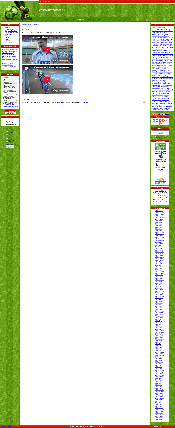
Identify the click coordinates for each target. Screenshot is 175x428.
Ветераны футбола (7, 65)
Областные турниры (8, 49)
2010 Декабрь (159, 237)
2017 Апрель (159, 362)
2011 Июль (158, 248)
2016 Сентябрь (159, 350)
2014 (29, 24)
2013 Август (159, 289)
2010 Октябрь (159, 234)
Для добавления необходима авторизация (10, 105)
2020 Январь (159, 416)
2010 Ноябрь (159, 235)
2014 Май (158, 304)
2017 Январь (159, 357)
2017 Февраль (159, 358)
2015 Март (158, 321)
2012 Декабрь (159, 276)
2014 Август (159, 309)
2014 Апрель (159, 303)
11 (162, 197)
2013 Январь (159, 278)
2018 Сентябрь (159, 390)
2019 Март (158, 399)
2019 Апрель (159, 401)
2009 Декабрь (159, 217)
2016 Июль (158, 347)
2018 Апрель (159, 381)
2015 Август (159, 329)
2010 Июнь (158, 227)
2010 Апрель (159, 224)
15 (156, 199)
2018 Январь (159, 376)
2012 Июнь (158, 266)
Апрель (34, 24)
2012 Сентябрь (159, 271)
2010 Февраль (159, 220)
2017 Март (158, 360)
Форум (73, 19)
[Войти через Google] (166, 120)
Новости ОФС (6, 63)
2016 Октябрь (159, 352)
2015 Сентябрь (159, 330)
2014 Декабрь (159, 316)
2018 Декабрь (159, 395)
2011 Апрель (159, 243)
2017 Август (159, 368)
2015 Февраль (159, 319)
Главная (66, 19)
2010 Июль (158, 229)
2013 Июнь (158, 286)
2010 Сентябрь (159, 232)
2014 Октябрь (159, 312)
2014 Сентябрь (159, 311)
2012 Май (158, 265)
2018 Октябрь (159, 391)
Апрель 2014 (160, 191)
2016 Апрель (159, 342)
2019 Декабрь (159, 414)
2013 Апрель (159, 283)
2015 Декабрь (159, 335)
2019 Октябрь (159, 411)
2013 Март (158, 281)
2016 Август (159, 349)
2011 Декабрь (159, 257)
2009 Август (159, 211)
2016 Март (158, 340)
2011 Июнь (158, 247)
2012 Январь (159, 258)
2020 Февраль (159, 418)
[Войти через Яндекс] (163, 120)
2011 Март (158, 242)
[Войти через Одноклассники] (160, 123)
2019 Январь (159, 396)
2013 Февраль (159, 280)
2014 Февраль (159, 299)
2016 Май (158, 344)
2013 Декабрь (159, 296)
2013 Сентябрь (159, 291)
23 (158, 201)
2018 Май (158, 383)
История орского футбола (10, 59)
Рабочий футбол (7, 53)
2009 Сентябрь (159, 212)
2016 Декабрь (159, 355)
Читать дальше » (28, 99)
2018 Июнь (158, 385)
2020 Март (158, 419)
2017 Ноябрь (159, 373)
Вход (98, 19)
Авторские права (5, 426)
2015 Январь (159, 317)
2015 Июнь (158, 326)
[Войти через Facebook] (160, 120)
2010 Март (158, 222)
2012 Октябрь (159, 273)
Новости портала (7, 54)
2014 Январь (159, 298)
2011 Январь (159, 239)
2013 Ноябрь (159, 294)
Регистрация (90, 19)
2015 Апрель (159, 322)
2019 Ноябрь (159, 413)
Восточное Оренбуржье (9, 56)
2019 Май (158, 403)
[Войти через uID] (154, 120)
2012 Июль (158, 268)
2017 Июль (158, 367)
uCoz (162, 426)
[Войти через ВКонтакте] (157, 120)
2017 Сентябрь (159, 370)
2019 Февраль (159, 398)
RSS (173, 1)
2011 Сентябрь (159, 252)
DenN (63, 102)
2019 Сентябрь (159, 409)
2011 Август (159, 250)
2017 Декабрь (159, 375)
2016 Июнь (158, 345)
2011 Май (158, 245)
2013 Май (158, 285)
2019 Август (159, 408)
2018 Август (159, 388)
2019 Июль (158, 406)
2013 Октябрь (159, 293)
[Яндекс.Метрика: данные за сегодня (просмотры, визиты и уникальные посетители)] (10, 132)
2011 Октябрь (159, 253)
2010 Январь (159, 219)
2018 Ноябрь (159, 393)
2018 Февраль (159, 378)
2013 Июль (158, 288)
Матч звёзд (25, 29)
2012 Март (158, 262)
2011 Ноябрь (159, 255)
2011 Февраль (159, 240)
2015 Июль (158, 327)
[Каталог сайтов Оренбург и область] (10, 148)
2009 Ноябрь (159, 216)
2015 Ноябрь (159, 334)
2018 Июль (158, 386)
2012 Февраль (159, 260)
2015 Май (158, 324)
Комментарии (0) (82, 102)
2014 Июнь (158, 306)
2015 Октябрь (159, 332)
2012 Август (159, 270)
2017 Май (158, 363)
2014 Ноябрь (159, 314)
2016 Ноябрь (159, 353)
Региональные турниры (9, 66)
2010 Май (158, 225)
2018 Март (158, 380)
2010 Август (159, 230)
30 (158, 203)
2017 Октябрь (159, 372)
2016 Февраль (159, 339)
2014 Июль (158, 308)
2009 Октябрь (159, 214)
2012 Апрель (159, 263)
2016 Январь (159, 337)
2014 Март (158, 301)
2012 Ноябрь (159, 275)
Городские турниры (8, 51)
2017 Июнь (158, 365)
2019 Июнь (158, 404)
